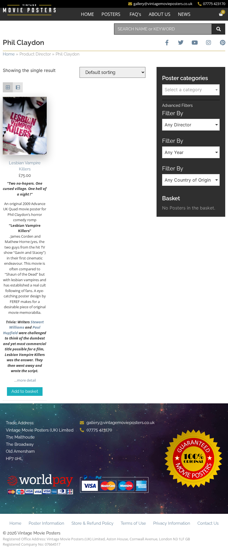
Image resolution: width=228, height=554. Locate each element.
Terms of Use (133, 523)
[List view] (18, 87)
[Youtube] (194, 42)
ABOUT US (159, 14)
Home (9, 54)
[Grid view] (8, 87)
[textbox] (190, 90)
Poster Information (46, 523)
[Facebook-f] (167, 42)
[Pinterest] (222, 42)
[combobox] (163, 29)
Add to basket (24, 391)
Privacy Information (171, 523)
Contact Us (208, 523)
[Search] (218, 29)
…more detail (24, 380)
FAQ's (135, 14)
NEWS (184, 14)
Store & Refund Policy (92, 523)
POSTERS (110, 14)
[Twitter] (181, 42)
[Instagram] (208, 42)
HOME (87, 14)
